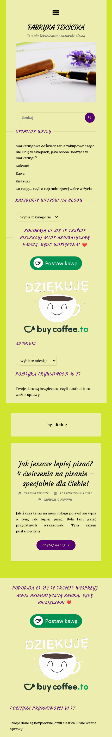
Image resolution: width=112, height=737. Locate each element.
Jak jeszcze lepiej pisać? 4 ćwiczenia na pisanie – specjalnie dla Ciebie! (56, 473)
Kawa (20, 173)
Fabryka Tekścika (56, 27)
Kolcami (22, 166)
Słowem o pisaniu (57, 499)
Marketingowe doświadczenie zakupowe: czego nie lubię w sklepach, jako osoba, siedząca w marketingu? (55, 152)
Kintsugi (23, 181)
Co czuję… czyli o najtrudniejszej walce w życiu (54, 189)
